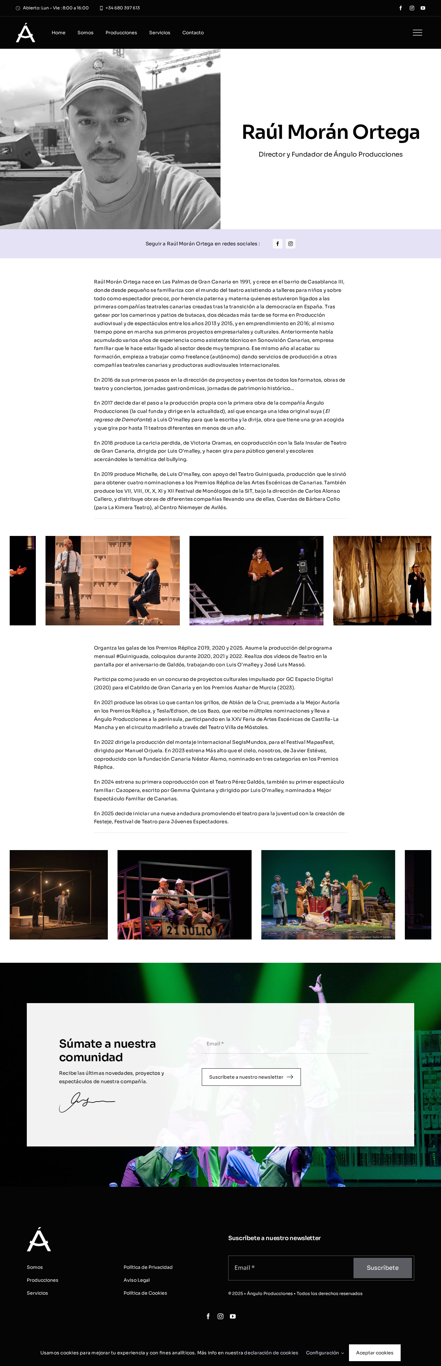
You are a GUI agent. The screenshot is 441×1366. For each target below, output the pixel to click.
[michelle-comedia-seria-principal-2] (163, 539)
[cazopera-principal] (278, 853)
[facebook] (400, 8)
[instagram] (412, 8)
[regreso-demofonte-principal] (306, 539)
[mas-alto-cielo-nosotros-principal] (134, 853)
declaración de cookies (271, 1353)
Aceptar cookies (375, 1353)
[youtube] (423, 8)
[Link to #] (417, 33)
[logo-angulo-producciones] (25, 25)
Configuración (323, 1353)
